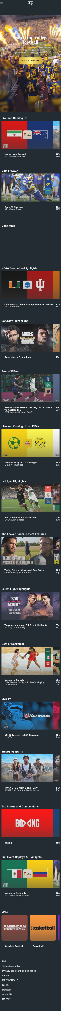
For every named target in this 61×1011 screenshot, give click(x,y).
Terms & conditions (12, 966)
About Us (7, 994)
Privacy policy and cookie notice (19, 970)
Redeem (6, 989)
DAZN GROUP (10, 980)
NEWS (5, 985)
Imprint (5, 975)
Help (4, 961)
